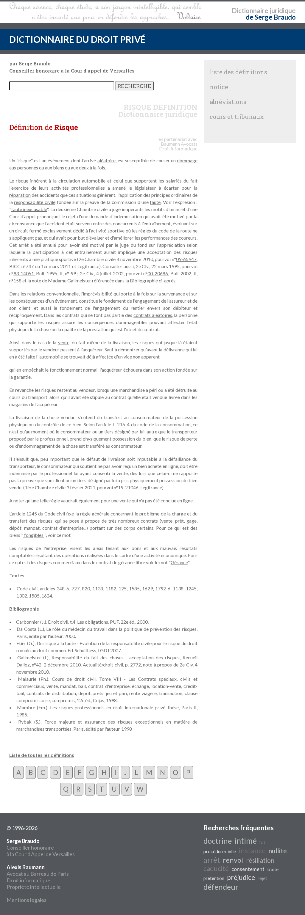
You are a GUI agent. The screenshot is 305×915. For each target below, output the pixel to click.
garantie (22, 377)
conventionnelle (62, 293)
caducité (216, 868)
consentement (247, 869)
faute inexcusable (29, 209)
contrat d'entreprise (63, 528)
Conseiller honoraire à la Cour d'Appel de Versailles (41, 847)
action (168, 369)
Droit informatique (28, 880)
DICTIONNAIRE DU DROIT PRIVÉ (77, 39)
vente (63, 342)
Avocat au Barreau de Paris (38, 873)
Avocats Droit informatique (178, 146)
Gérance (179, 562)
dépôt (15, 528)
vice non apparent (142, 356)
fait (262, 842)
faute (155, 202)
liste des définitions (238, 72)
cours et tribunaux (237, 116)
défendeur (220, 886)
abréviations (228, 102)
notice (219, 87)
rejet (262, 878)
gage (191, 520)
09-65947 (186, 259)
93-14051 (23, 273)
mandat (32, 528)
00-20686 (157, 273)
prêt (179, 520)
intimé (245, 840)
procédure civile (219, 851)
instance (252, 850)
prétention (213, 878)
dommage (187, 160)
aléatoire (106, 160)
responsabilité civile (34, 202)
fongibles (33, 535)
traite (272, 869)
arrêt (211, 859)
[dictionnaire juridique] (105, 12)
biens (58, 167)
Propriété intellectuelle (34, 886)
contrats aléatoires (152, 315)
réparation (20, 195)
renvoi (233, 860)
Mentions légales (26, 900)
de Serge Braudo (271, 17)
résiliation (260, 860)
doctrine (217, 840)
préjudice (241, 877)
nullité (277, 851)
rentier (137, 308)
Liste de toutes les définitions (41, 755)
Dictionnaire (250, 11)
